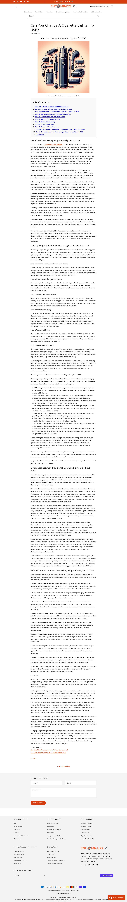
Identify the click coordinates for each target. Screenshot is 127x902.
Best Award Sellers (53, 851)
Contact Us (17, 829)
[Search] (98, 16)
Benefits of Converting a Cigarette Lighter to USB (53, 109)
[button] (16, 6)
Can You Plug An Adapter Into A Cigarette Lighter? (49, 750)
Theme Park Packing (20, 860)
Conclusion (40, 134)
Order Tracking (18, 826)
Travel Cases (51, 826)
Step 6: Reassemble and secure (46, 127)
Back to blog (64, 766)
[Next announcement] (83, 1)
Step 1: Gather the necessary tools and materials (53, 114)
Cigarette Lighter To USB (53, 144)
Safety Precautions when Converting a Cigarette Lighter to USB (59, 132)
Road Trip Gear (85, 832)
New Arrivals (51, 854)
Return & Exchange (54, 890)
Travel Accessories (53, 823)
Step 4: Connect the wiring (45, 122)
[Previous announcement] (44, 1)
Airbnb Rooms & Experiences (56, 860)
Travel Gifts (17, 863)
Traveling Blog (51, 857)
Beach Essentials (19, 851)
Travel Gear (50, 832)
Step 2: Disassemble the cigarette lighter (50, 116)
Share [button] (34, 758)
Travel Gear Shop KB (87, 839)
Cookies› (68, 897)
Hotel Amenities (85, 829)
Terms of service (75, 890)
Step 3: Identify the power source (47, 119)
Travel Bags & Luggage (54, 829)
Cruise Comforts (19, 854)
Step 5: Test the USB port (44, 124)
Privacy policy (65, 890)
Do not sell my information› (58, 897)
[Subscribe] (44, 875)
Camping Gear (18, 857)
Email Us (16, 832)
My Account (17, 839)
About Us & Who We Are (21, 836)
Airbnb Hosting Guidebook (55, 863)
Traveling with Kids (86, 823)
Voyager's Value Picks (54, 836)
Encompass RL (67, 893)
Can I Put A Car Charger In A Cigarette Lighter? (48, 752)
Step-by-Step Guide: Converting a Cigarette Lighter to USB (57, 111)
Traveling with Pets (86, 826)
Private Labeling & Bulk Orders (56, 839)
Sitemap (74, 897)
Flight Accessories (86, 836)
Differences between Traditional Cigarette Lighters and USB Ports (60, 129)
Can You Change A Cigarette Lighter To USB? (52, 106)
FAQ (15, 823)
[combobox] (63, 16)
